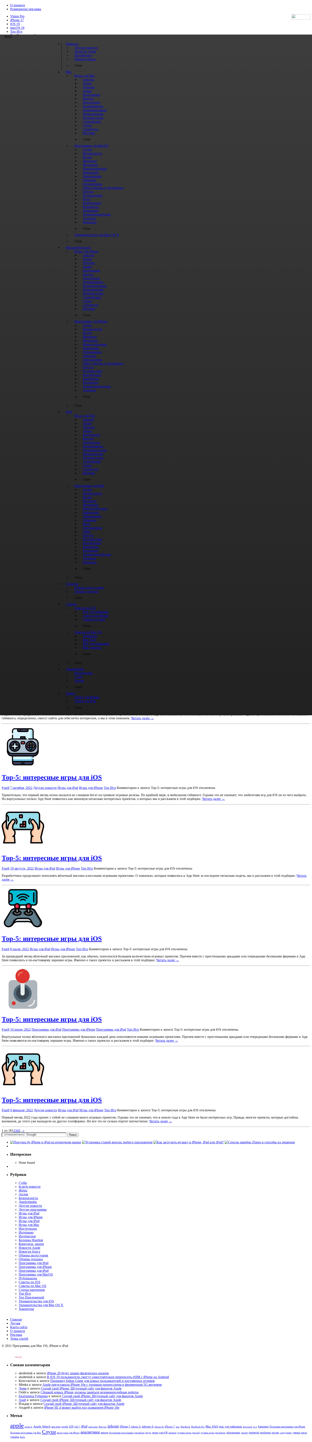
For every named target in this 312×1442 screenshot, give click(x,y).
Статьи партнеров (32, 1290)
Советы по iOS (29, 1282)
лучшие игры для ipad (188, 1432)
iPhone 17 (17, 20)
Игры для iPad (68, 788)
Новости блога (29, 1251)
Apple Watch (42, 1426)
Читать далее (142, 718)
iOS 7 (77, 1426)
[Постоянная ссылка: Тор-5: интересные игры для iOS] (23, 767)
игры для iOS (160, 1432)
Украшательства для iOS (36, 1301)
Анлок (23, 1194)
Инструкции (28, 1228)
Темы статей (19, 1338)
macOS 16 (17, 28)
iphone (113, 1426)
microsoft (247, 1427)
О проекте (17, 5)
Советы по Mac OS (32, 1286)
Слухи (49, 1432)
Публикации (28, 1278)
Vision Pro (17, 16)
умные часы (299, 1432)
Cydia (23, 1183)
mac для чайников (230, 1426)
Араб (22, 1400)
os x (255, 1426)
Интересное (27, 1236)
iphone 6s (159, 1426)
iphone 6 (147, 1426)
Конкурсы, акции (31, 1244)
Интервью (26, 1232)
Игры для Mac (29, 1225)
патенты (254, 1432)
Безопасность (28, 1198)
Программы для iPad (46, 1029)
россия (275, 1432)
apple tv (28, 1426)
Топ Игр (16, 31)
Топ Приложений (31, 1297)
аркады (104, 1432)
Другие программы (33, 1209)
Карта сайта (18, 1327)
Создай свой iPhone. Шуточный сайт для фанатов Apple (81, 1388)
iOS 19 (15, 24)
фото (22, 1437)
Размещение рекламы (25, 9)
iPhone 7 (170, 1426)
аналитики (90, 1432)
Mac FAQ (211, 1426)
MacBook (185, 1427)
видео (148, 1432)
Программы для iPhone (78, 1029)
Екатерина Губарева (33, 1396)
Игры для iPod (29, 1221)
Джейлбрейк (28, 1202)
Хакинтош (26, 1309)
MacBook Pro (198, 1426)
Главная (16, 1319)
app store (55, 1426)
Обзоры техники (31, 1259)
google (64, 1426)
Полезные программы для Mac (25, 1432)
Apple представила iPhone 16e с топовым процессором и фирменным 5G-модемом (102, 1384)
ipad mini (93, 1426)
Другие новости (45, 788)
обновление (233, 1432)
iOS (71, 1426)
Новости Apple (29, 1247)
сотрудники (286, 1432)
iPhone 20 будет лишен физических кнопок (78, 1373)
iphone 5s (136, 1426)
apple (17, 1425)
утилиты (14, 1436)
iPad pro (102, 1426)
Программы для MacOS (36, 1274)
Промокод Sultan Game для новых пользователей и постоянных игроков (102, 1381)
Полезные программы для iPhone (287, 1426)
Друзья (15, 1323)
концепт (173, 1433)
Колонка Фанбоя (31, 1240)
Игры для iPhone (91, 788)
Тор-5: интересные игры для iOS (52, 777)
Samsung (263, 1426)
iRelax (23, 1190)
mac (178, 1426)
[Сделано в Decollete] (15, 1356)
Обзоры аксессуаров (33, 1255)
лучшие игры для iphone (213, 1432)
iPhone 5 (125, 1426)
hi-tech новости (30, 1186)
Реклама (16, 1335)
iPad (84, 1426)
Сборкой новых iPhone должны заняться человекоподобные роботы (90, 1392)
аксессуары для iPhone (68, 1432)
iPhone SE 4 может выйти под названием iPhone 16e (81, 1407)
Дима (23, 1388)
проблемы (265, 1432)
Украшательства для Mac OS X (41, 1305)
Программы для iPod (111, 1029)
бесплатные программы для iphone (127, 1432)
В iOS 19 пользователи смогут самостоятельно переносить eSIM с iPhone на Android (108, 1377)
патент (244, 1432)
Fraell (5, 788)
